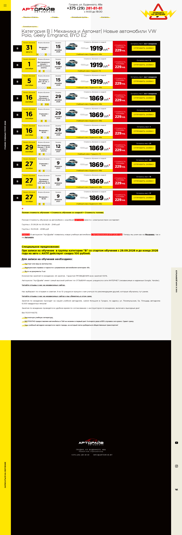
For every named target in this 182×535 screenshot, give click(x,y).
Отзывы (55, 17)
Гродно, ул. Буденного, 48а (85, 4)
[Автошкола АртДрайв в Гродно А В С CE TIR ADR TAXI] (38, 8)
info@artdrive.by (103, 455)
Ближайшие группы (79, 17)
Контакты (105, 17)
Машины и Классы (30, 17)
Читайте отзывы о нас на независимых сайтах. (43, 285)
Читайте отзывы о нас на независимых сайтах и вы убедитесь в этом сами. (57, 296)
